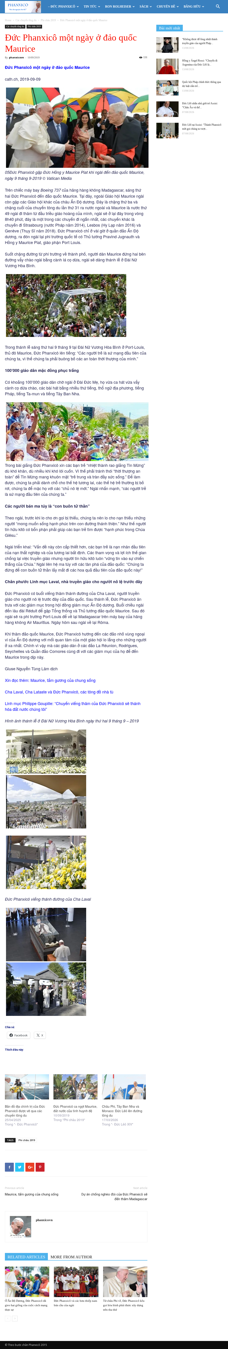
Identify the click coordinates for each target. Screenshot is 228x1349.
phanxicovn (16, 57)
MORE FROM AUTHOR (71, 1257)
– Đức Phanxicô (61, 6)
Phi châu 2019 (48, 20)
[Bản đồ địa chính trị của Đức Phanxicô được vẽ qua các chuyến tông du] (27, 1086)
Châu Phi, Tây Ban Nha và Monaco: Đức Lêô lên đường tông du (122, 1110)
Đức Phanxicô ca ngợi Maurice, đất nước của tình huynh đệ (75, 1108)
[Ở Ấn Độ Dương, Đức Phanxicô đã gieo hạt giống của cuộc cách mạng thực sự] (27, 1282)
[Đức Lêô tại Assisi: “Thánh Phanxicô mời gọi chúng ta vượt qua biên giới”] (167, 130)
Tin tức (90, 6)
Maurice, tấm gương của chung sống (63, 680)
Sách (144, 6)
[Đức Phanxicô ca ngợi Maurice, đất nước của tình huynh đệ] (75, 1086)
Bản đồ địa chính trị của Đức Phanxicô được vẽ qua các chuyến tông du (25, 1110)
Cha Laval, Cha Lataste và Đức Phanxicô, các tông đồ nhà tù (59, 692)
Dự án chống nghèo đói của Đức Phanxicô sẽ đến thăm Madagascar (114, 1196)
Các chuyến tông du (26, 20)
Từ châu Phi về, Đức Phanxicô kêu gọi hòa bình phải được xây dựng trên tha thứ (124, 1305)
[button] (217, 7)
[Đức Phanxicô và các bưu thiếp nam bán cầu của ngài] (76, 1282)
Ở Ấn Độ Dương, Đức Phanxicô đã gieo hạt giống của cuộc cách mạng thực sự (26, 1305)
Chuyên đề (166, 6)
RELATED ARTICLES (26, 1257)
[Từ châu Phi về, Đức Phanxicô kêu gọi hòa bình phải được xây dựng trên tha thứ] (125, 1282)
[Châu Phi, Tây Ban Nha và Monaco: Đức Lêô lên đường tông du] (124, 1086)
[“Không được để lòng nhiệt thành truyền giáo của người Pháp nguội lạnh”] (167, 45)
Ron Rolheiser (118, 6)
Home (8, 20)
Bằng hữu (192, 6)
